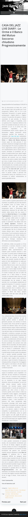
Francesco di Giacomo (10, 492)
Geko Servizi (23, 514)
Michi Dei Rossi (14, 494)
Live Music (7, 494)
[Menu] (14, 12)
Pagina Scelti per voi (13, 488)
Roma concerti (18, 496)
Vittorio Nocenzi (9, 497)
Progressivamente (9, 496)
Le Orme (19, 492)
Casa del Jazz (15, 136)
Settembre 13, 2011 (18, 101)
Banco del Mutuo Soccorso (11, 490)
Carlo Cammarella (7, 101)
